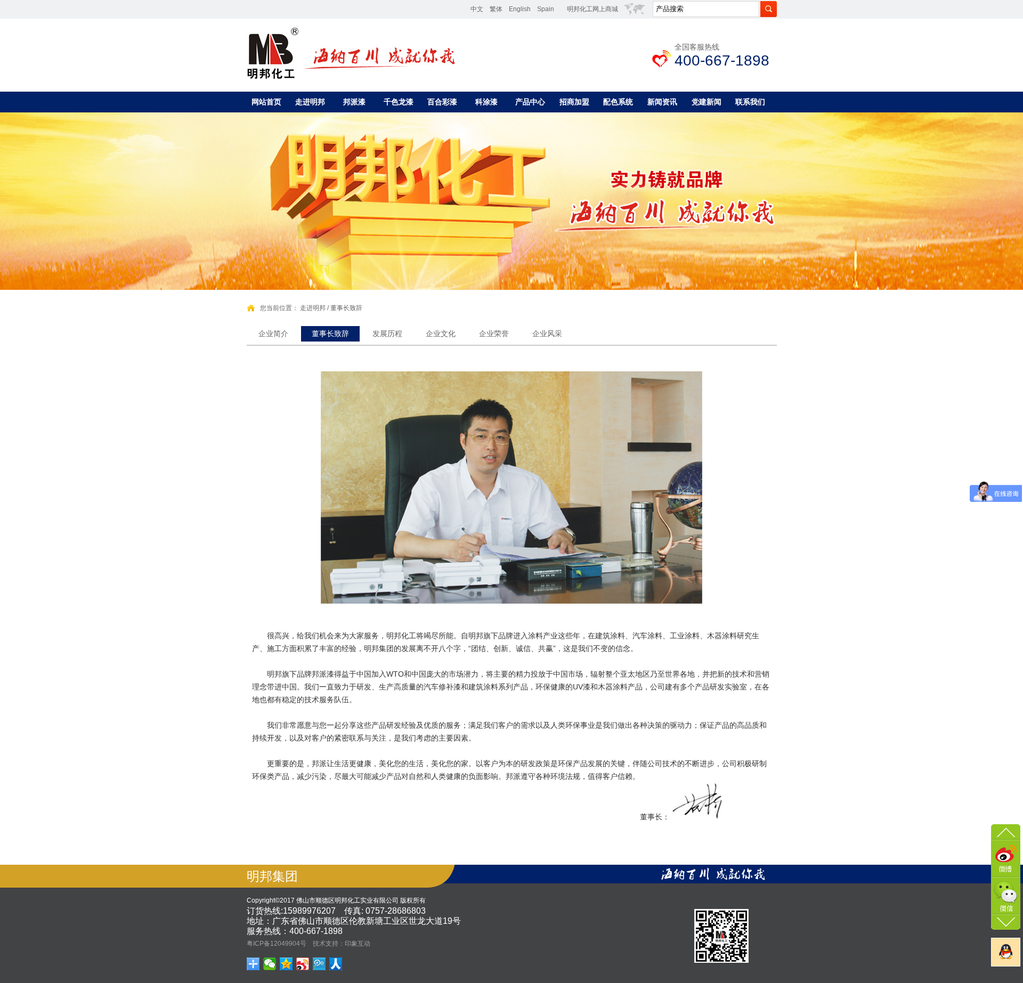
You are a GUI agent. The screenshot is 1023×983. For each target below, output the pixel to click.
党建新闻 (706, 102)
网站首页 (266, 102)
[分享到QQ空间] (286, 963)
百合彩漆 (442, 102)
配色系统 (618, 102)
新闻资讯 (662, 102)
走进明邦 (310, 102)
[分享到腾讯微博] (319, 963)
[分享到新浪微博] (303, 963)
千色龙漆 (398, 102)
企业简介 (273, 333)
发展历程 (387, 333)
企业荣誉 (494, 333)
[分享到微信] (270, 963)
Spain (545, 9)
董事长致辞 (346, 308)
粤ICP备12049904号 (276, 943)
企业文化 (441, 333)
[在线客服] (1005, 952)
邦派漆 (354, 102)
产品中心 (530, 102)
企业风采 (547, 333)
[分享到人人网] (336, 963)
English (520, 9)
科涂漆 (486, 102)
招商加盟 (574, 102)
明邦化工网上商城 (592, 9)
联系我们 (750, 102)
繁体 (496, 9)
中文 (476, 9)
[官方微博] (1005, 857)
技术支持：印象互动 (341, 943)
